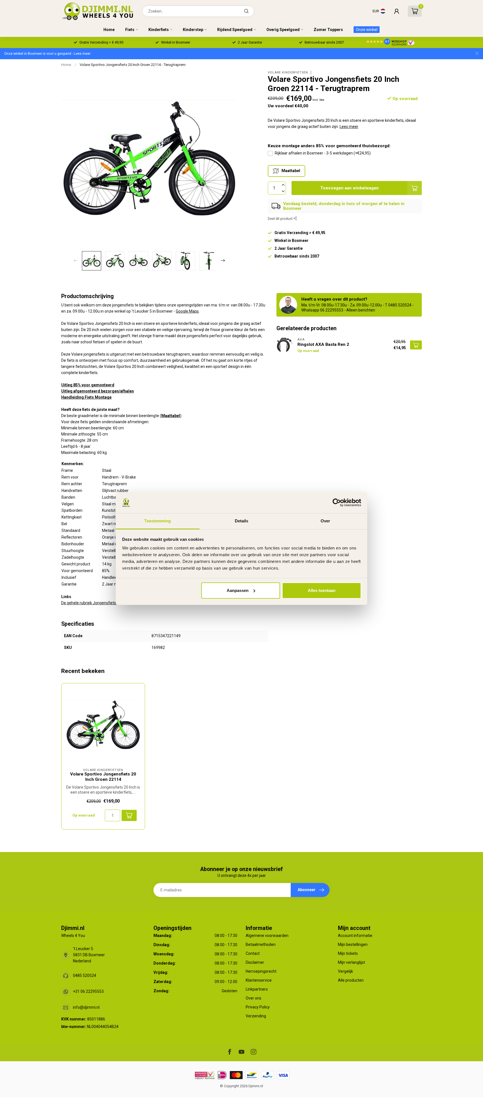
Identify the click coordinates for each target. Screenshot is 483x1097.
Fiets (129, 29)
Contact (253, 953)
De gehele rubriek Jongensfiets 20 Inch (95, 603)
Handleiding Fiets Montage (86, 397)
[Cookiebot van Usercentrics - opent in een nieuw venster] (336, 502)
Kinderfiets (158, 29)
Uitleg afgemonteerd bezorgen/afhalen (97, 391)
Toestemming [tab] (157, 520)
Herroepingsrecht (261, 971)
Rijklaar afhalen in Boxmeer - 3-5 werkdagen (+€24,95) (323, 153)
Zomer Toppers (328, 29)
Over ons (253, 998)
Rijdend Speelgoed (234, 29)
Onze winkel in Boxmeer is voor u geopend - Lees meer (47, 53)
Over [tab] (325, 520)
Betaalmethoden (261, 944)
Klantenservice (259, 980)
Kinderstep (193, 29)
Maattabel (170, 415)
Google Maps (187, 311)
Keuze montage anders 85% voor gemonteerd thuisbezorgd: (329, 145)
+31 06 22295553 (88, 991)
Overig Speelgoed (283, 29)
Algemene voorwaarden (267, 935)
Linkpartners (257, 989)
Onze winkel (366, 29)
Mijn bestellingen (353, 944)
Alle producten (351, 980)
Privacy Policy (258, 1007)
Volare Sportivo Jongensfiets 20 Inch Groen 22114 (103, 777)
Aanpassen (237, 590)
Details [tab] (241, 520)
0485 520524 (84, 975)
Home (109, 29)
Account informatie (355, 935)
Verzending (256, 1016)
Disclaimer (255, 962)
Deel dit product (280, 218)
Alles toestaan (321, 590)
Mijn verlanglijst (351, 962)
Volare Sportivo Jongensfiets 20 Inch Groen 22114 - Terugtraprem (133, 65)
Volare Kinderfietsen (288, 72)
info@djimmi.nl (86, 1007)
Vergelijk (345, 971)
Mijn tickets (348, 953)
